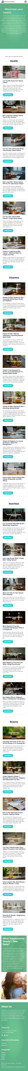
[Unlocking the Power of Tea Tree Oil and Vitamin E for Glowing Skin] (14, 733)
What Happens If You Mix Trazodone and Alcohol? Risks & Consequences (13, 627)
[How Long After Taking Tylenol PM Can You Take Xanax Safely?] (14, 173)
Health (3, 1059)
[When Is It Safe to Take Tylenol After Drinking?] (14, 584)
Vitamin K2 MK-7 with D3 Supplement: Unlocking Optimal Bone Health (13, 335)
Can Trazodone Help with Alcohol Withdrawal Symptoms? (13, 524)
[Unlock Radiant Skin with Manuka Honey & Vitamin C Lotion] (14, 873)
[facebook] (2, 1035)
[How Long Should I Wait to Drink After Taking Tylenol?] (14, 549)
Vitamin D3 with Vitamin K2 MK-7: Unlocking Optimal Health (14, 407)
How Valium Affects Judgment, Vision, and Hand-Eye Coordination (14, 698)
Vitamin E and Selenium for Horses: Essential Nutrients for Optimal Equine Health (13, 371)
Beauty (3, 1056)
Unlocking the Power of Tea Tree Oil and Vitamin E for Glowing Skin (14, 742)
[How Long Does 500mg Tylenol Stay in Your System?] (14, 106)
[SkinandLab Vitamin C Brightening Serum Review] (14, 906)
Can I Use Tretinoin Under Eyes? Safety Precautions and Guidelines (14, 848)
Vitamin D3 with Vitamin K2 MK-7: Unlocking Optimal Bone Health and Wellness (14, 299)
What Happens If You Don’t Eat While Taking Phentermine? (13, 663)
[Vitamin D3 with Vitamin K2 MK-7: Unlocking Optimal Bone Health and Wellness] (14, 288)
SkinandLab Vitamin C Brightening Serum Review (14, 916)
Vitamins (3, 1052)
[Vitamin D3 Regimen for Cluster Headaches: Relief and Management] (14, 432)
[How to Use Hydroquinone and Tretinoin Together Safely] (14, 804)
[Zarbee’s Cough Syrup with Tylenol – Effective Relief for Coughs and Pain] (14, 242)
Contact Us (4, 1045)
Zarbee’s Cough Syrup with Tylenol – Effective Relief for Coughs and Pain (12, 252)
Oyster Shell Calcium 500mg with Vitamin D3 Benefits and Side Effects (13, 479)
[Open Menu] (25, 2)
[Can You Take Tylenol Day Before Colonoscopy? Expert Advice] (14, 140)
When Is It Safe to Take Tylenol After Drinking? (13, 593)
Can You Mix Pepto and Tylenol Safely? (13, 81)
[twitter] (7, 1035)
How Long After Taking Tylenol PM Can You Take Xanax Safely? (13, 182)
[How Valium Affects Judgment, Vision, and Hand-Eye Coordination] (14, 688)
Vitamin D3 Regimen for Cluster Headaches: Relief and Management (13, 442)
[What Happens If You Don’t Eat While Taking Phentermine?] (14, 653)
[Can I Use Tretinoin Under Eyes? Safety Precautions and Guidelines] (14, 838)
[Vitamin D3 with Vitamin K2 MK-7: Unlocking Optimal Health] (14, 397)
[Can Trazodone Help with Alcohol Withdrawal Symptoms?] (14, 514)
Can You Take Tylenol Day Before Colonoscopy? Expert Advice (13, 149)
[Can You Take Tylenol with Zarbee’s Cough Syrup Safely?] (14, 208)
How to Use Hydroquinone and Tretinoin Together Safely (13, 813)
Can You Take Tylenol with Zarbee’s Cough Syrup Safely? (12, 217)
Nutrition (3, 1054)
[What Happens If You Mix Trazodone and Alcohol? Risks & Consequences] (14, 617)
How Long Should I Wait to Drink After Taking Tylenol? (13, 559)
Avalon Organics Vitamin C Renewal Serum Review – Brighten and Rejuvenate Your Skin (14, 777)
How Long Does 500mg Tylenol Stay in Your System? (13, 116)
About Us (3, 1043)
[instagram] (4, 1035)
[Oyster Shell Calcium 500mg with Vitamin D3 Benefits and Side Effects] (14, 468)
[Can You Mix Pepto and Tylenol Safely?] (14, 72)
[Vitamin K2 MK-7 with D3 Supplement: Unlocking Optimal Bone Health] (14, 325)
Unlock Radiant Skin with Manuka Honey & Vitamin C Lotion (14, 882)
